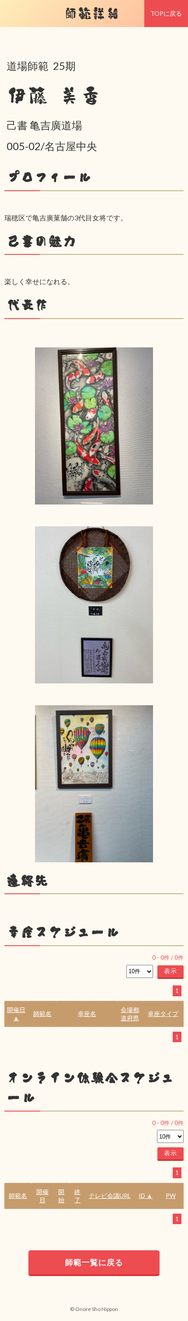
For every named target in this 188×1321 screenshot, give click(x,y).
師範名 (42, 1013)
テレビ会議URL (110, 1195)
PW (171, 1195)
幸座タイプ (163, 1013)
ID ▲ (146, 1195)
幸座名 (87, 1013)
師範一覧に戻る (94, 1262)
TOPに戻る (166, 13)
